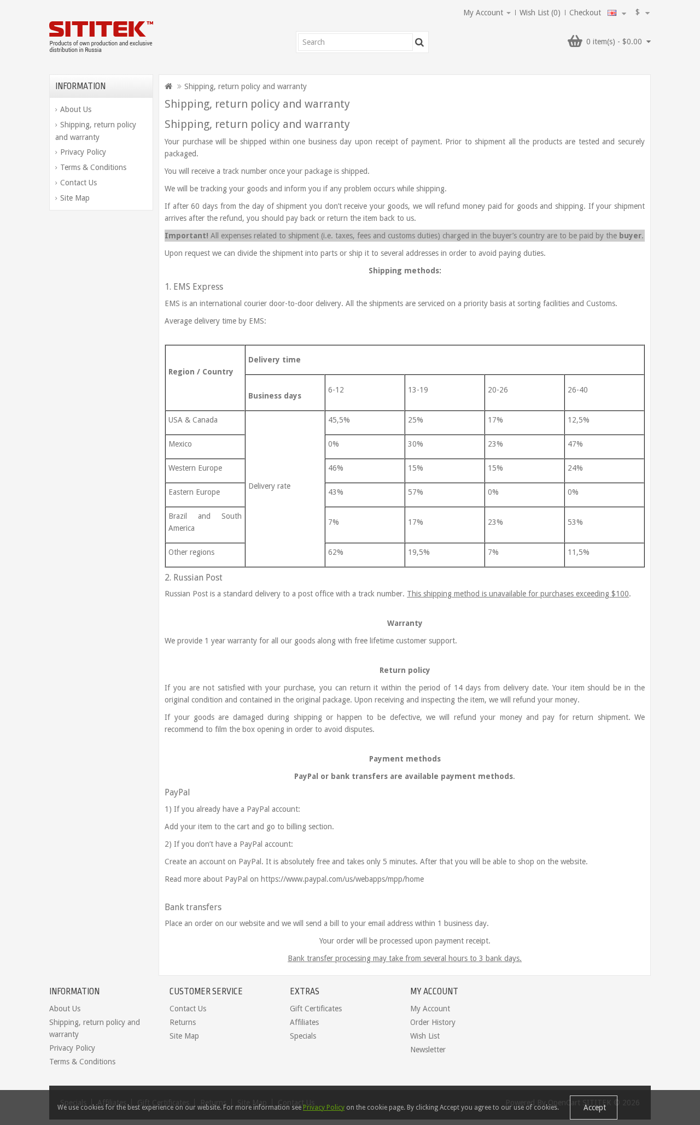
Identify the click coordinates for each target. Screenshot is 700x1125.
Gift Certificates (316, 1008)
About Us (75, 109)
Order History (433, 1022)
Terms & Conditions (93, 167)
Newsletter (428, 1049)
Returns (183, 1022)
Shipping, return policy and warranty (95, 131)
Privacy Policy (83, 152)
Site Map (75, 198)
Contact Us (78, 182)
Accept (593, 1107)
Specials (303, 1036)
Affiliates (304, 1022)
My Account (430, 1008)
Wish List (425, 1036)
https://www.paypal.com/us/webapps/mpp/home (341, 879)
